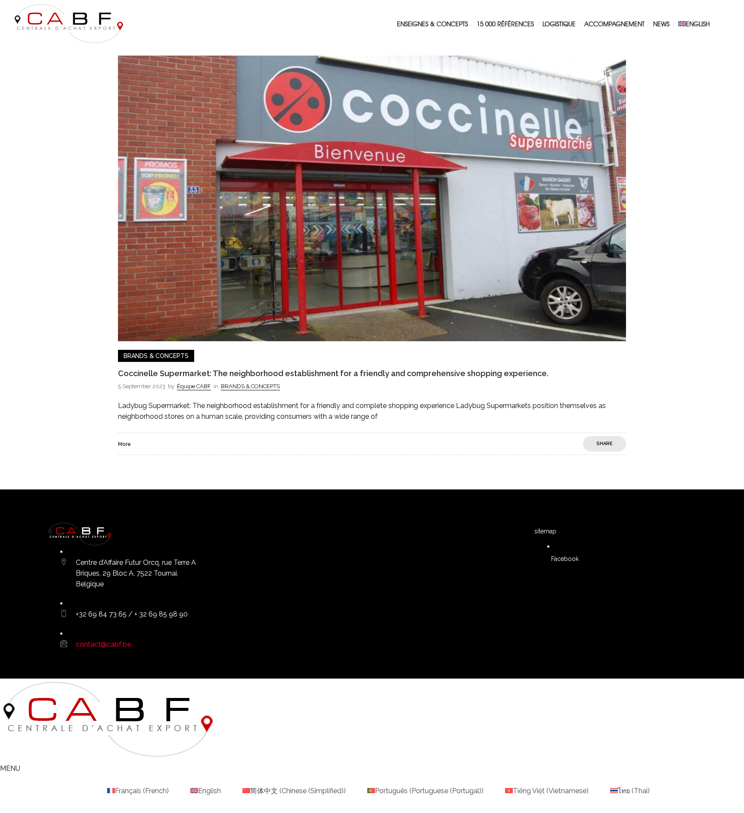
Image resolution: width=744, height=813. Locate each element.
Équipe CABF (194, 386)
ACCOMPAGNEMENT (614, 23)
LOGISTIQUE (559, 23)
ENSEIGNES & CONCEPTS (432, 23)
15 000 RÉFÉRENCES (505, 23)
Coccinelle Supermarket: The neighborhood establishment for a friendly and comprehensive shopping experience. (333, 373)
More (124, 444)
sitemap (545, 531)
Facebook (564, 558)
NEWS (661, 23)
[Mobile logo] (107, 758)
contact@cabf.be (103, 644)
